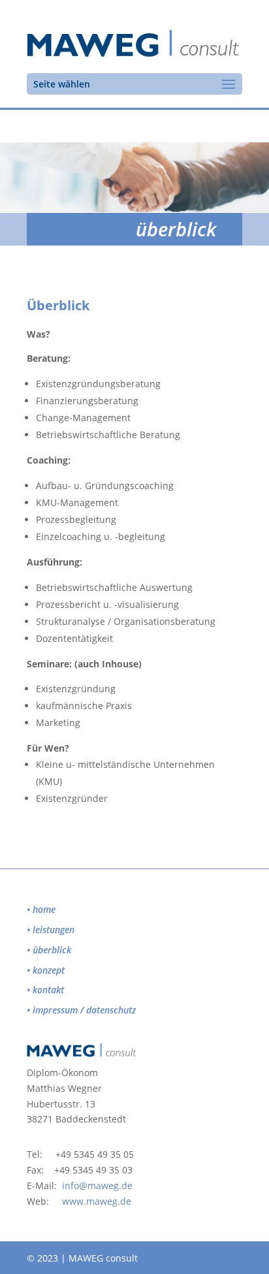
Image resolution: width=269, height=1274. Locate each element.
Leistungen (53, 929)
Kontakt (48, 989)
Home (44, 909)
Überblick (52, 950)
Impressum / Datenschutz (84, 1010)
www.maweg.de (96, 1201)
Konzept (49, 970)
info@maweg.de (97, 1185)
